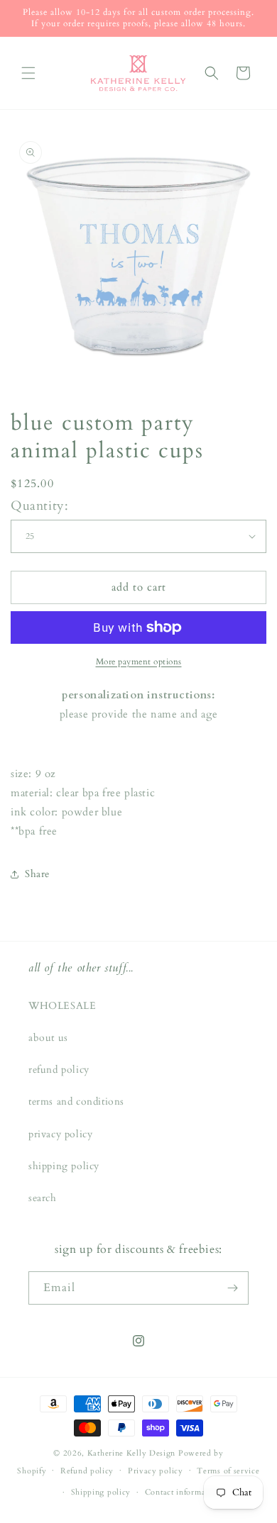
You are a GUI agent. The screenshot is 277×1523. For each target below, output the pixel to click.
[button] (28, 73)
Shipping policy (101, 1492)
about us (48, 1037)
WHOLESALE (62, 1005)
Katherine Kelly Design (131, 1453)
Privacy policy (155, 1471)
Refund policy (87, 1471)
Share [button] (37, 874)
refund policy (58, 1069)
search (42, 1198)
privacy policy (60, 1134)
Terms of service (228, 1471)
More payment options (139, 661)
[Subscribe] (232, 1288)
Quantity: (39, 506)
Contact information (182, 1492)
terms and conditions (76, 1101)
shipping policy (63, 1166)
